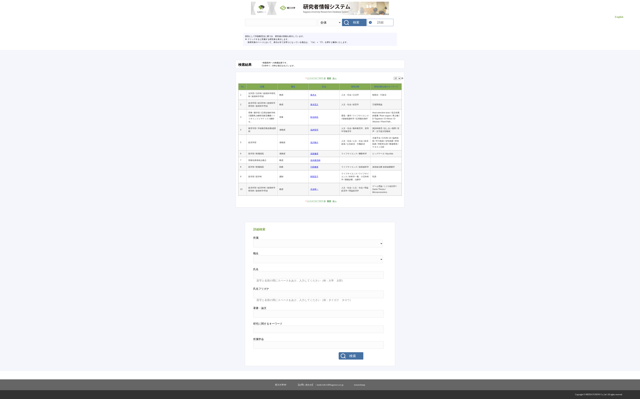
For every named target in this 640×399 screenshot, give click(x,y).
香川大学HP (280, 385)
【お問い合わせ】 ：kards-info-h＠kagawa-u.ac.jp (320, 385)
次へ (334, 78)
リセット (375, 356)
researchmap (359, 385)
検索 (356, 22)
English (619, 16)
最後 (329, 78)
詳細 (380, 22)
